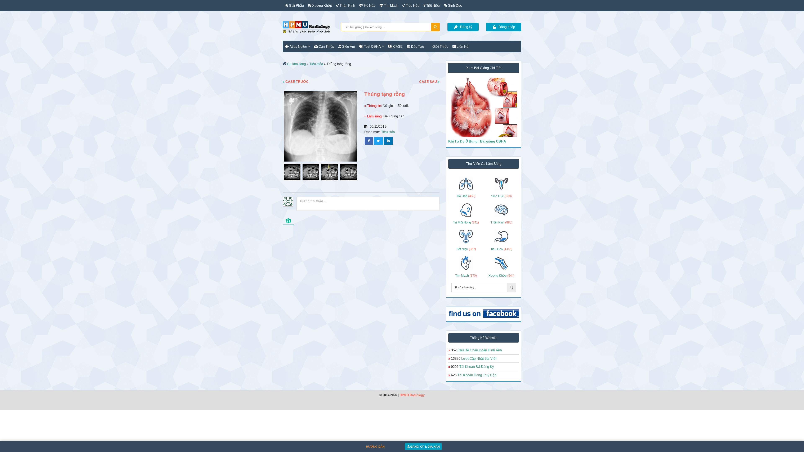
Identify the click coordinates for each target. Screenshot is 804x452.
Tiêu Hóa (316, 64)
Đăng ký (466, 27)
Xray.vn (306, 27)
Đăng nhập (507, 27)
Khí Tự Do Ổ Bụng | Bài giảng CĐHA (477, 141)
